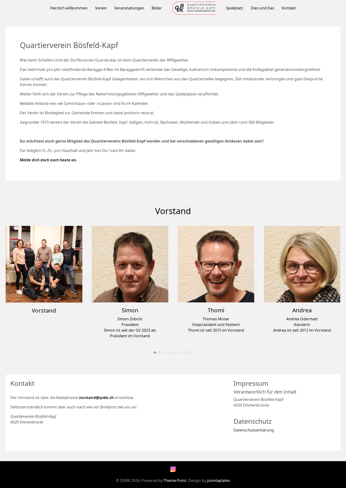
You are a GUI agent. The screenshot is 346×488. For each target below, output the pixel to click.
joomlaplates (218, 480)
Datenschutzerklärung (253, 430)
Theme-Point (175, 480)
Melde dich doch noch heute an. (48, 160)
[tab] (155, 352)
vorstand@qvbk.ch (96, 397)
